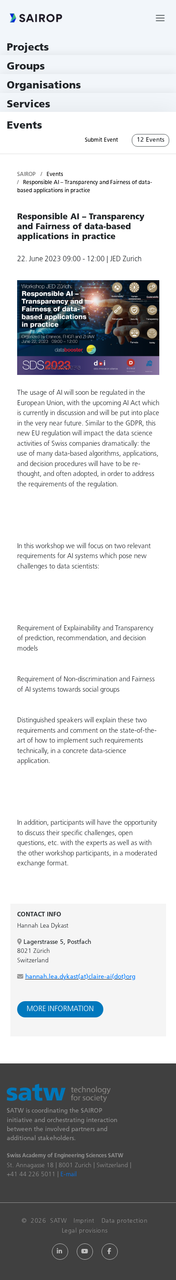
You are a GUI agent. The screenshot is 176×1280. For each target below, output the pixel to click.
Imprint (84, 1221)
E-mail (68, 1175)
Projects (28, 48)
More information (60, 1009)
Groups (26, 67)
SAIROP (26, 174)
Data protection (125, 1221)
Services (28, 105)
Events (24, 126)
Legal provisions (85, 1231)
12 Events (150, 140)
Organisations (44, 86)
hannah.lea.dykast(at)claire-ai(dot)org (80, 977)
